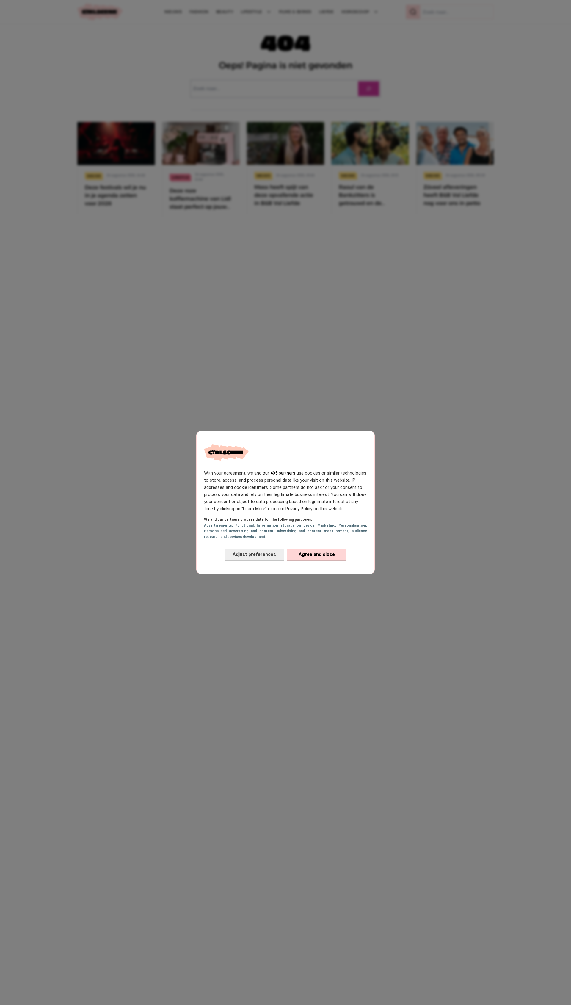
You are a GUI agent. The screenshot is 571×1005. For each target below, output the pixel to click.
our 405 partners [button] (279, 473)
